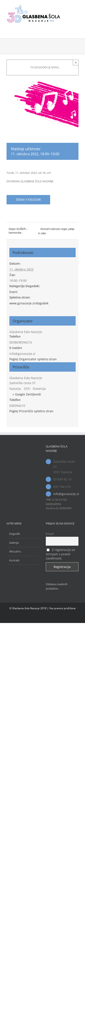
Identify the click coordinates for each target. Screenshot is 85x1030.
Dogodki (14, 815)
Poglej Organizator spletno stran (33, 359)
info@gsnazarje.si (65, 494)
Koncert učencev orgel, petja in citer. (56, 231)
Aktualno (15, 833)
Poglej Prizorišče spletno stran (31, 411)
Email (50, 815)
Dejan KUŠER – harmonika (18, 230)
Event (13, 292)
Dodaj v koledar (28, 200)
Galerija (14, 824)
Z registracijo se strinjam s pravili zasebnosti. (60, 835)
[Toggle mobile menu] (76, 6)
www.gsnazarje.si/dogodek (28, 303)
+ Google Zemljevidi (26, 394)
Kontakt (14, 842)
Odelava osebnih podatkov (57, 868)
